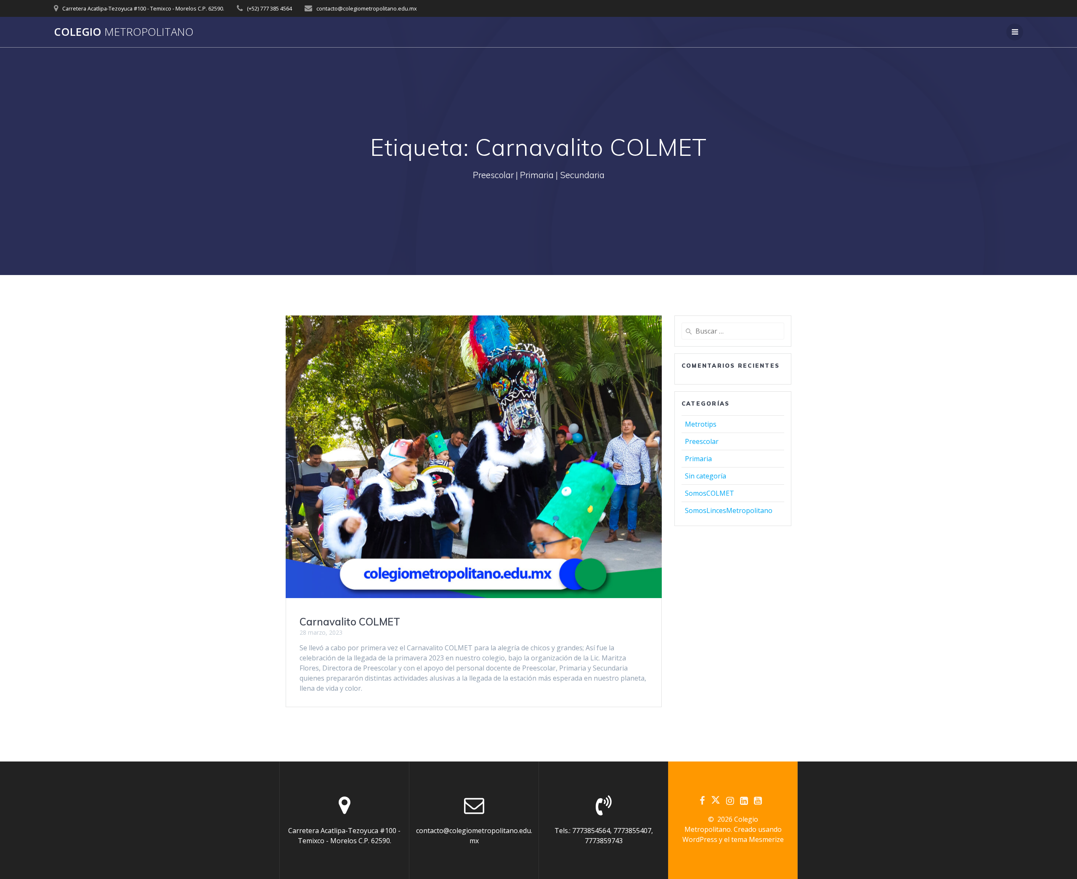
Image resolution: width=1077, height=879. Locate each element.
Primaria (698, 458)
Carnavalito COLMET (350, 621)
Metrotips (700, 424)
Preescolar (702, 441)
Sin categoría (705, 476)
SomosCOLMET (709, 493)
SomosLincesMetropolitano (728, 510)
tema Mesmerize (757, 839)
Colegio (124, 32)
